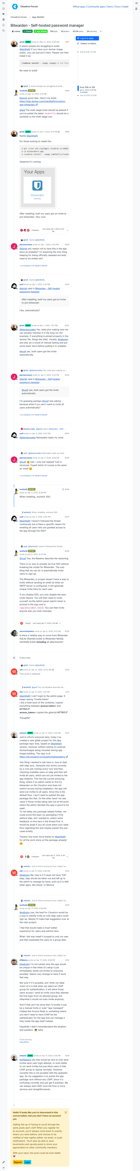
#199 (67, 132)
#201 (67, 284)
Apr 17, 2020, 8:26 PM (51, 1056)
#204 (67, 433)
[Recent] (3, 9)
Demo (110, 6)
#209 (67, 631)
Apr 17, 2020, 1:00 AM (40, 692)
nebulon (23, 733)
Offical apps (79, 6)
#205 (67, 458)
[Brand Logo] (15, 6)
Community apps (96, 6)
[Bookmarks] (3, 25)
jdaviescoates (26, 244)
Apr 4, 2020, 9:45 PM (41, 517)
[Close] (65, 1112)
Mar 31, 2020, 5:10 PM (37, 94)
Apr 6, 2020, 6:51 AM (52, 631)
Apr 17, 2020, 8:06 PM (37, 908)
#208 (67, 551)
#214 (67, 905)
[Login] (136, 3)
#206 (67, 489)
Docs (117, 6)
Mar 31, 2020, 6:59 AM (49, 42)
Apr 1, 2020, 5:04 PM (50, 244)
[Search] (3, 30)
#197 (67, 42)
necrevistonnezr (27, 631)
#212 (67, 733)
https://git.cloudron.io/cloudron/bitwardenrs (42, 756)
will (21, 670)
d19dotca (24, 960)
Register (18, 1162)
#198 (67, 91)
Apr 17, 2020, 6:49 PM (40, 871)
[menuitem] (136, 3)
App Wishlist (42, 31)
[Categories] (3, 3)
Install (125, 6)
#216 (67, 1056)
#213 (67, 871)
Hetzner (44, 266)
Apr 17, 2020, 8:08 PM (45, 960)
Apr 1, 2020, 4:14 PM (48, 132)
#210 (67, 670)
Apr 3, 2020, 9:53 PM (41, 433)
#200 (67, 244)
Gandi (37, 266)
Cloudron (27, 266)
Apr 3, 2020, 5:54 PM (50, 375)
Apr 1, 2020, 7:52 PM (49, 325)
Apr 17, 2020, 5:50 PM (51, 733)
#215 (67, 960)
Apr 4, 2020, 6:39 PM (37, 492)
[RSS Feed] (101, 31)
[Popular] (3, 20)
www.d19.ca (24, 1042)
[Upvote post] (62, 77)
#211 (67, 692)
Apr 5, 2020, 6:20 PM (37, 554)
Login (27, 1162)
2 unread (83, 92)
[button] (3, 1162)
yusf (21, 284)
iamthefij (23, 91)
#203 (67, 375)
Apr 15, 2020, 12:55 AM (41, 670)
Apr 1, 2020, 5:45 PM (41, 284)
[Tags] (3, 14)
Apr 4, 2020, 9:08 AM (50, 458)
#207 (67, 517)
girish (22, 42)
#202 (67, 325)
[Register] (136, 9)
